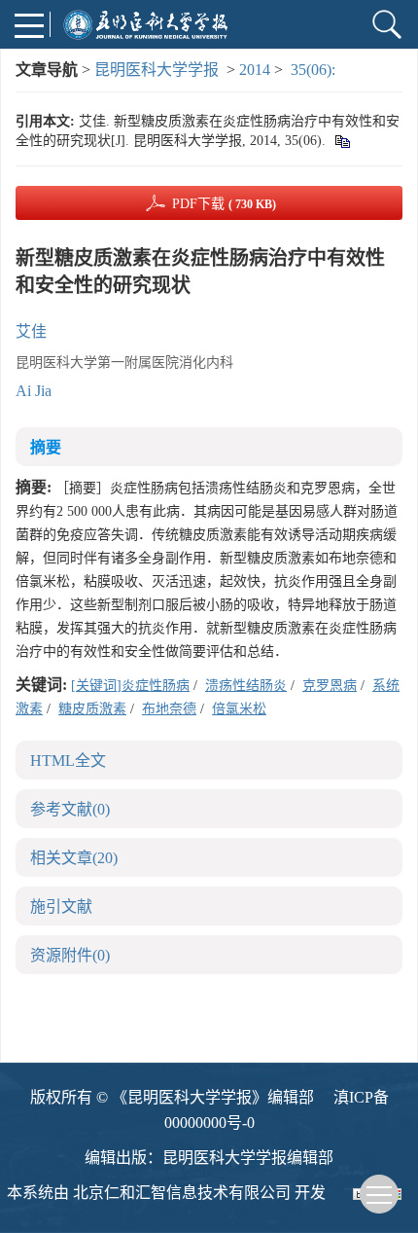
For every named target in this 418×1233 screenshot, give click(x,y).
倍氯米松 (239, 709)
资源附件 (70, 955)
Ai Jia (34, 390)
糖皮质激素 (92, 709)
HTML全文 (68, 760)
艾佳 (31, 331)
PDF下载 (224, 204)
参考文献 (70, 809)
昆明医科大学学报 (156, 69)
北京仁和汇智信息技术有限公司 (182, 1192)
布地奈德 (169, 709)
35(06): (315, 69)
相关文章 (74, 858)
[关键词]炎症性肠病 (130, 685)
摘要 (45, 447)
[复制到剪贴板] (342, 140)
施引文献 (61, 906)
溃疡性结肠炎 (246, 685)
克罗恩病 (329, 685)
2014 (254, 69)
